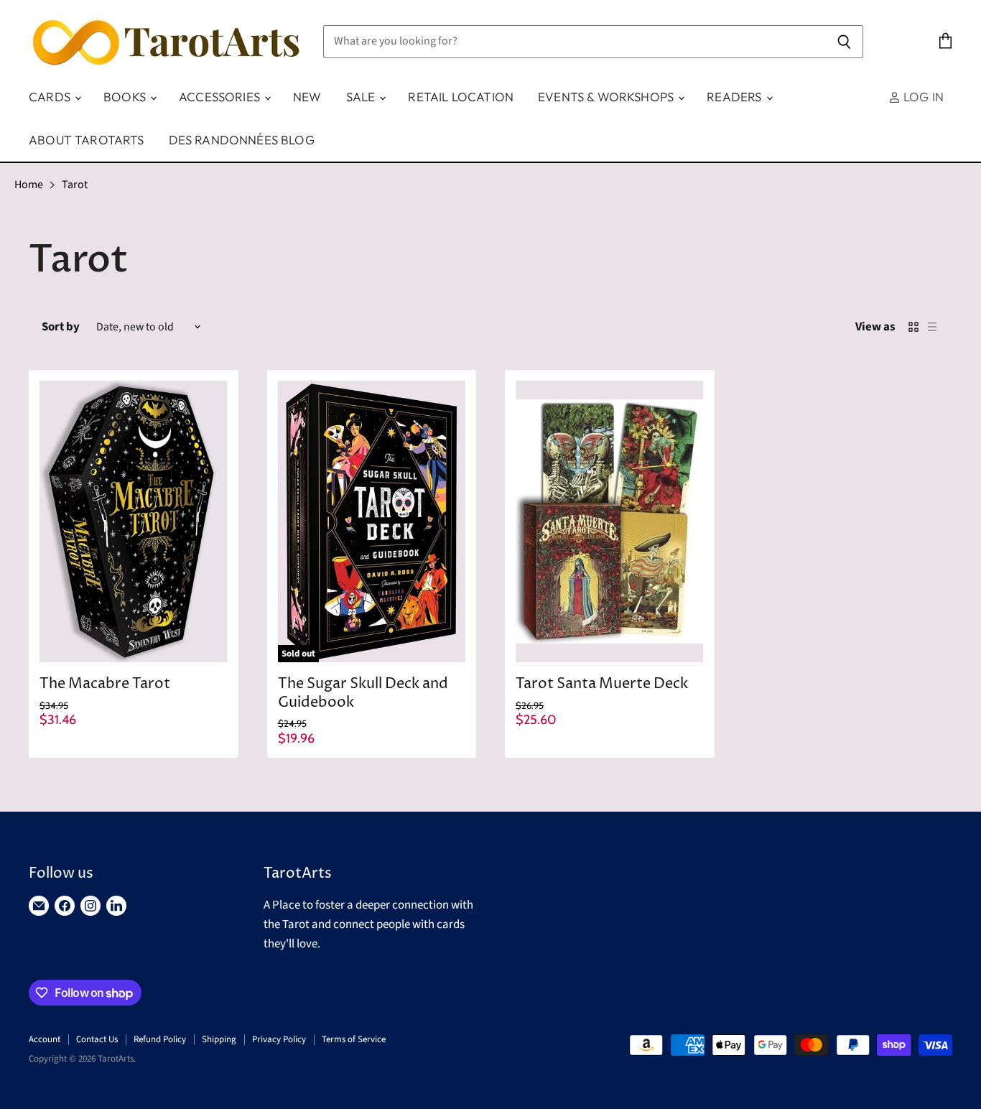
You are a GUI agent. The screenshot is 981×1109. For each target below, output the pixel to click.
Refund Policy (160, 1039)
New (307, 96)
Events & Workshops (607, 96)
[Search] (844, 41)
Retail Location (460, 96)
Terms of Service (354, 1039)
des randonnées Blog (242, 139)
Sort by (61, 327)
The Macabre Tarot (104, 684)
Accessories (221, 96)
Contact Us (97, 1039)
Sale (362, 96)
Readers (735, 96)
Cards (51, 96)
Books (126, 96)
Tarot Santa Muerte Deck (602, 684)
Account (44, 1039)
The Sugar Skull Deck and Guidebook (363, 693)
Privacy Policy (279, 1039)
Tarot (75, 184)
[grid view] (913, 327)
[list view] (932, 327)
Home (28, 184)
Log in (922, 96)
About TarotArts (86, 139)
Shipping (219, 1039)
